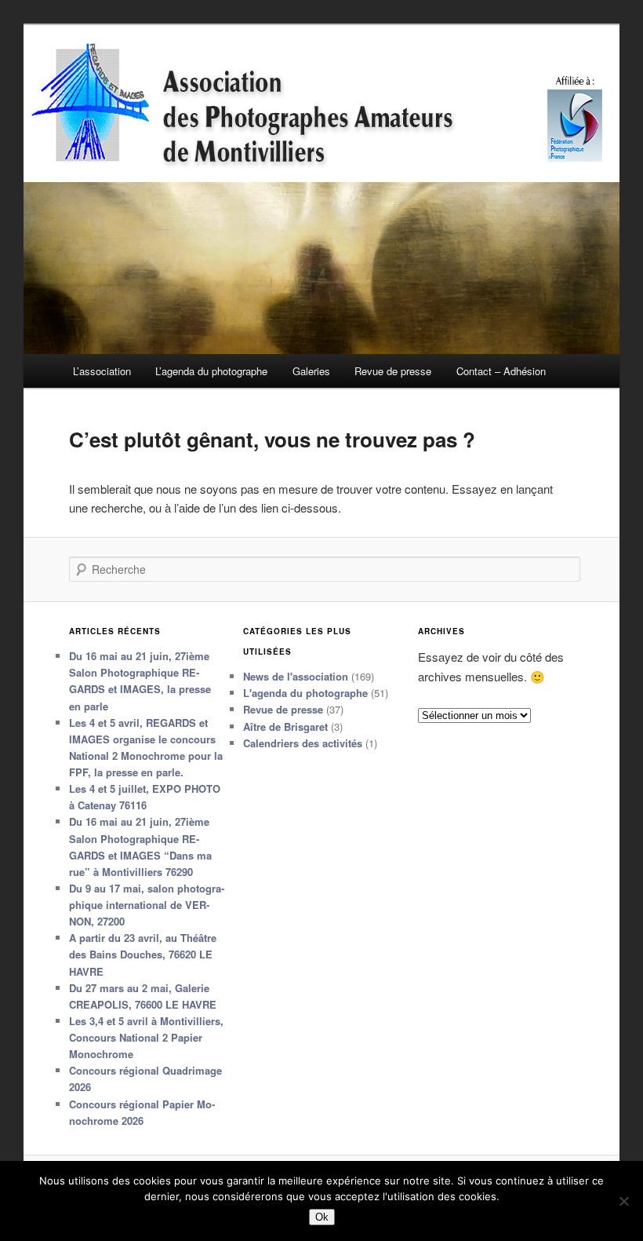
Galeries (311, 370)
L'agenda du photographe (305, 692)
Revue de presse (392, 370)
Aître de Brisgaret (285, 726)
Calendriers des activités (302, 742)
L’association (102, 370)
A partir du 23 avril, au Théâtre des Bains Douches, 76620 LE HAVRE (142, 954)
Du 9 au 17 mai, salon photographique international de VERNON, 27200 (146, 905)
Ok (322, 1217)
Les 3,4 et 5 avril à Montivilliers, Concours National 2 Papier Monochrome (146, 1037)
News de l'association (295, 676)
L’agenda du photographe (211, 370)
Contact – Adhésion (501, 370)
